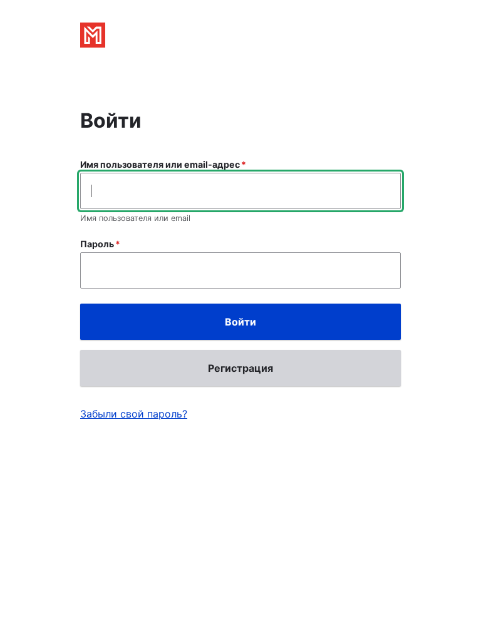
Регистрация (240, 368)
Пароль (97, 243)
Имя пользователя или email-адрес (160, 164)
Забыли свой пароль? (133, 414)
